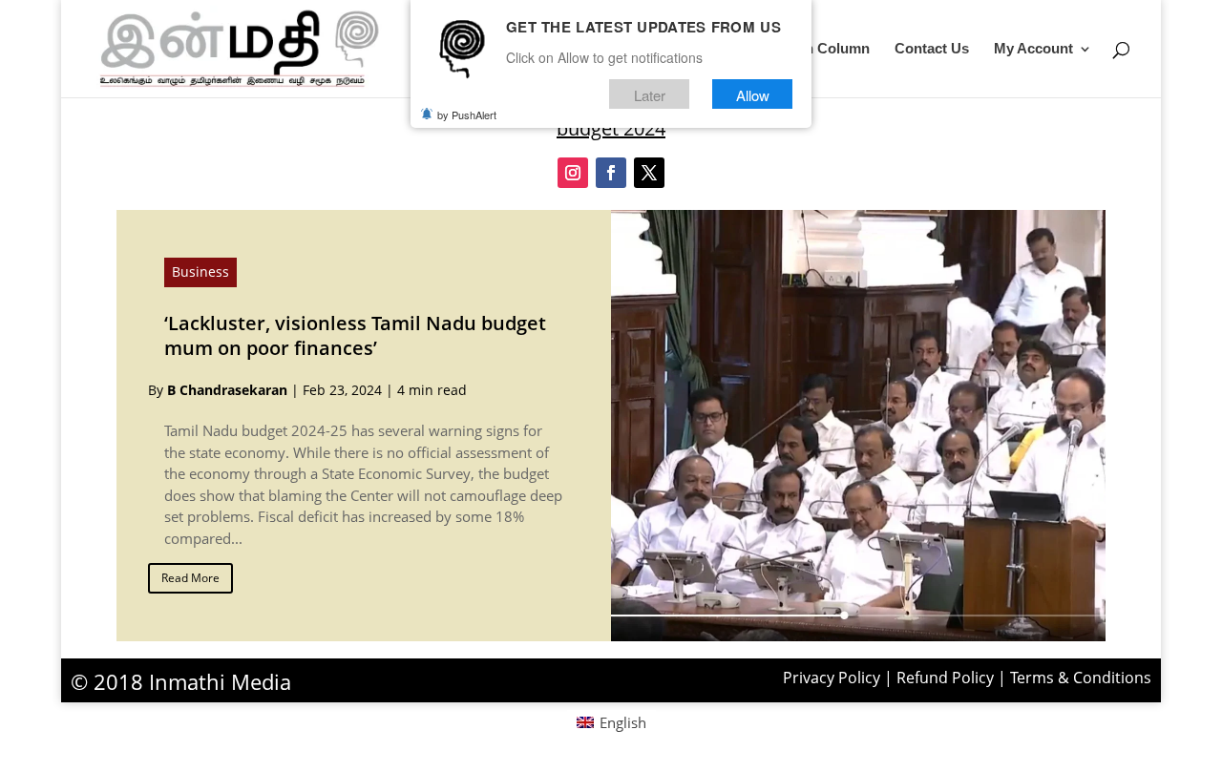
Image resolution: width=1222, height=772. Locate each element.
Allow (752, 94)
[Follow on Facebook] (611, 172)
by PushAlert (466, 114)
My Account (1033, 49)
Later (649, 94)
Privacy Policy (831, 677)
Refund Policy (945, 677)
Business (200, 271)
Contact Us (932, 49)
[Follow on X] (649, 172)
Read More (190, 578)
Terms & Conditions (1080, 677)
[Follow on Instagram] (573, 172)
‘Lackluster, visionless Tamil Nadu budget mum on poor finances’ (355, 335)
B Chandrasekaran (227, 390)
